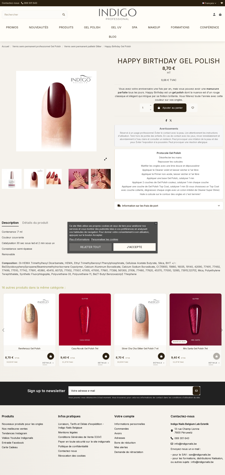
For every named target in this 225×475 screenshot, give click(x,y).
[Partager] (166, 120)
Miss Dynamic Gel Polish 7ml (143, 348)
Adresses (119, 437)
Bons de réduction (125, 442)
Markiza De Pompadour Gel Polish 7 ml (87, 348)
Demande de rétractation (128, 452)
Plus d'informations (79, 239)
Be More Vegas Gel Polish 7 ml (198, 348)
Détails (50, 363)
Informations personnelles (129, 423)
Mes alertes (121, 447)
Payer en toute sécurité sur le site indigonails (84, 441)
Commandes (121, 428)
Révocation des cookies (72, 455)
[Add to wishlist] (193, 107)
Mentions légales (68, 432)
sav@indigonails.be (200, 454)
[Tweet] (170, 120)
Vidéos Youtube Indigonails (17, 437)
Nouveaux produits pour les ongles (22, 423)
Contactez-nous (10, 3)
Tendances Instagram (14, 433)
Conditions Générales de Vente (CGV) (79, 437)
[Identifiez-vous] (214, 14)
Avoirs (118, 433)
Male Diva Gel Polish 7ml (32, 348)
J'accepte (134, 246)
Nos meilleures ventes (15, 428)
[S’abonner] (196, 390)
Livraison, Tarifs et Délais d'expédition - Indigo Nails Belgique (81, 425)
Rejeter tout (90, 246)
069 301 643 (181, 438)
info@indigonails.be (185, 443)
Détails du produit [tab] (35, 223)
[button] (66, 27)
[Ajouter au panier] (53, 356)
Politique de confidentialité (73, 446)
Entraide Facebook (13, 442)
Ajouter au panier (172, 107)
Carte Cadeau (10, 447)
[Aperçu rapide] (55, 304)
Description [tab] (10, 223)
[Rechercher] (63, 15)
